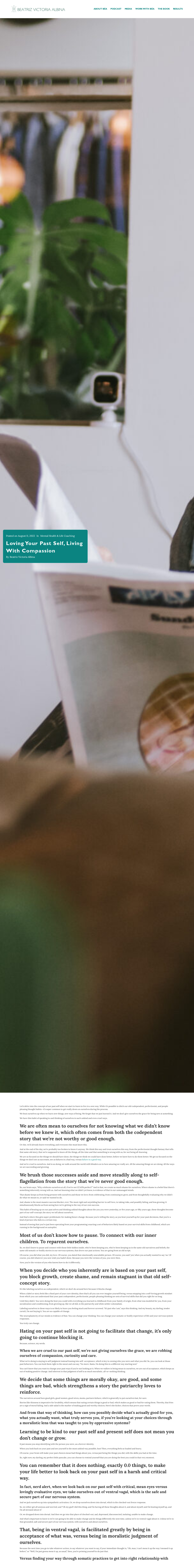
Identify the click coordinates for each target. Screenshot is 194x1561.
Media (128, 8)
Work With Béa (144, 8)
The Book (164, 8)
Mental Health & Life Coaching (57, 535)
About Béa (100, 8)
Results (178, 8)
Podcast (115, 8)
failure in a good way (91, 1159)
